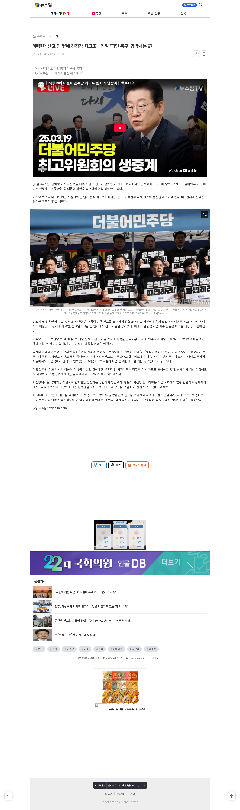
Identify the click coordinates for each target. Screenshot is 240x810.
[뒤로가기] (8, 796)
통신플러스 (100, 785)
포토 (124, 13)
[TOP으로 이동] (232, 796)
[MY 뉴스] (189, 5)
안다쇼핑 (141, 785)
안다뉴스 (112, 785)
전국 (183, 13)
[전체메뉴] (207, 5)
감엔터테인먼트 (126, 785)
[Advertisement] (120, 744)
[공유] (204, 53)
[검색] (200, 5)
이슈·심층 (154, 13)
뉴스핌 (43, 5)
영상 (98, 13)
